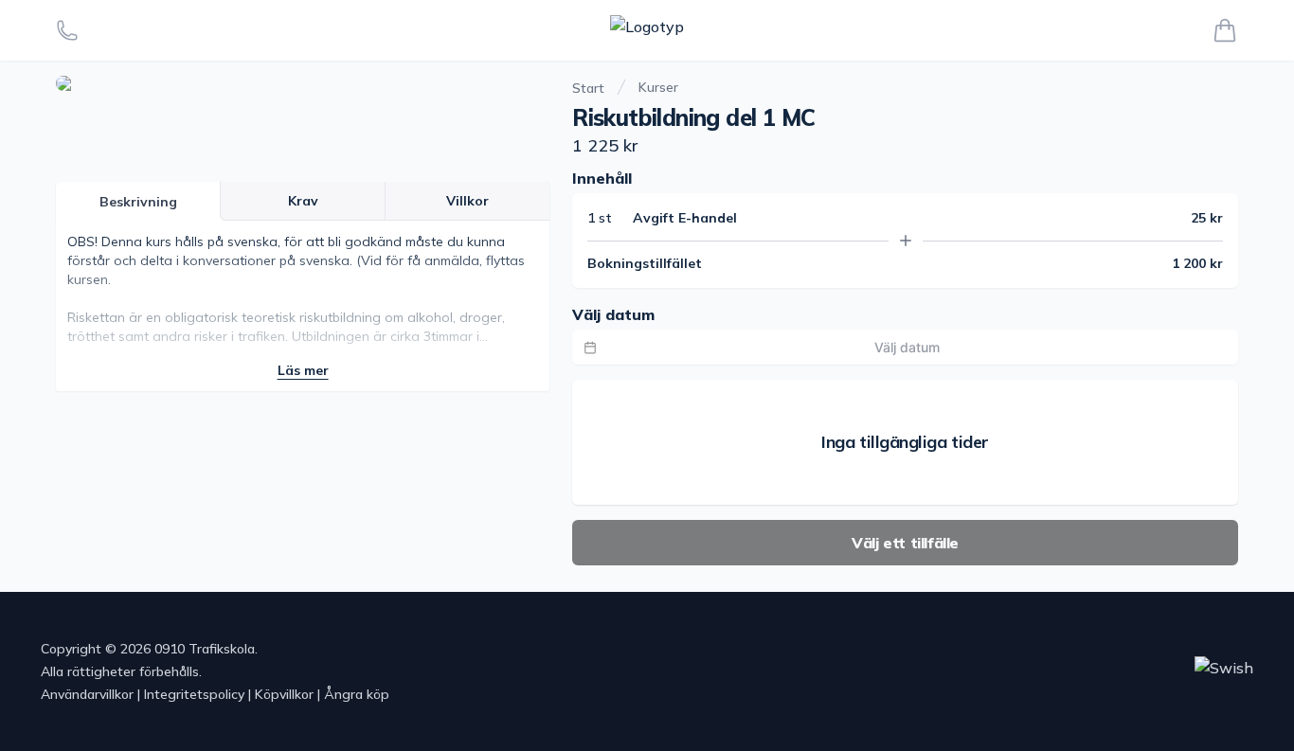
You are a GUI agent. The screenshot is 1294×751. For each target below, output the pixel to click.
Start (588, 88)
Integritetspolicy (194, 694)
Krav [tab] (303, 200)
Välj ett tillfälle (905, 542)
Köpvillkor (284, 694)
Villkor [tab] (467, 200)
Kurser (658, 87)
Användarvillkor (87, 694)
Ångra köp (356, 694)
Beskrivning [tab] (138, 201)
